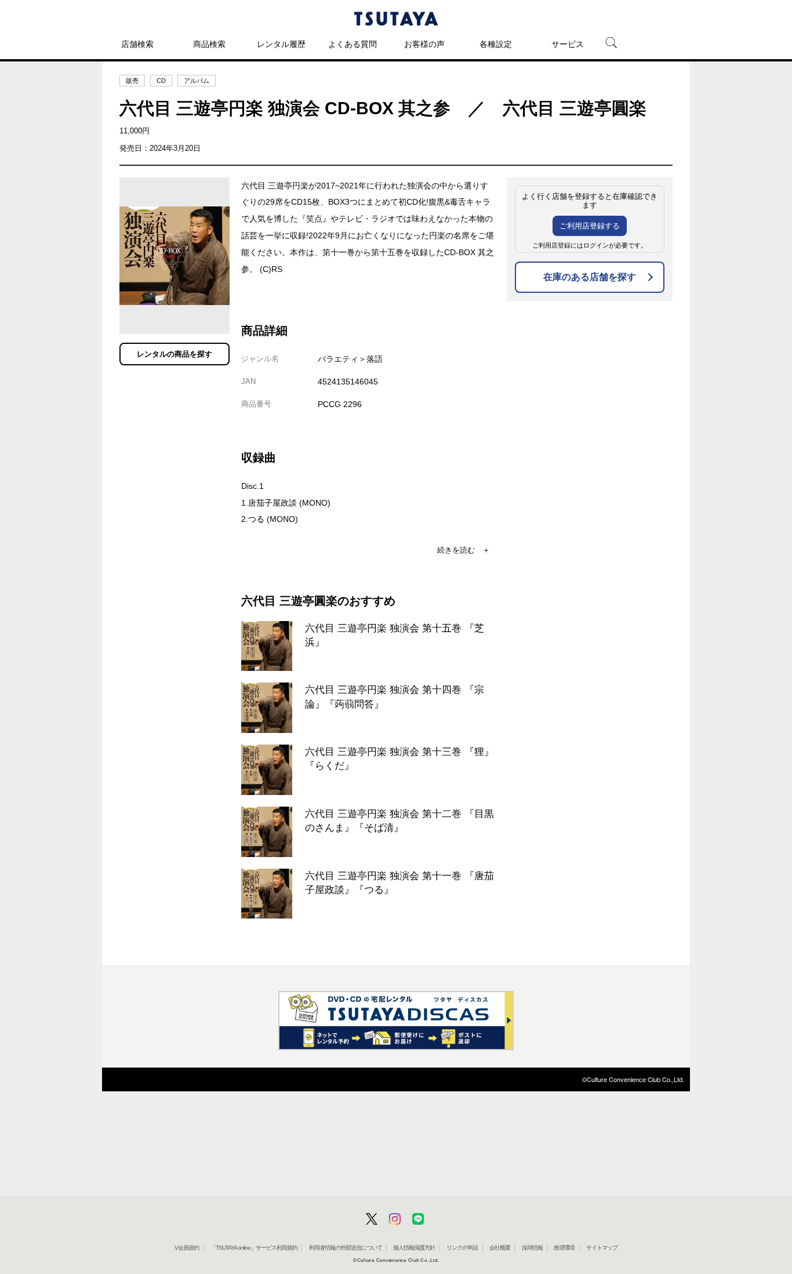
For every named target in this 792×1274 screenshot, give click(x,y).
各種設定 (495, 44)
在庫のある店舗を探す (589, 277)
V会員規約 (187, 1247)
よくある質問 (352, 44)
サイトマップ (601, 1247)
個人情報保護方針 (414, 1247)
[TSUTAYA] (396, 19)
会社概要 (499, 1247)
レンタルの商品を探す (174, 354)
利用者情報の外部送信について (345, 1247)
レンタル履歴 (281, 44)
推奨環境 (564, 1247)
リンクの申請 (462, 1247)
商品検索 (209, 44)
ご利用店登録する (590, 226)
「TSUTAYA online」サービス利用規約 (253, 1247)
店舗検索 (137, 44)
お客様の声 (424, 44)
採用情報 (532, 1247)
